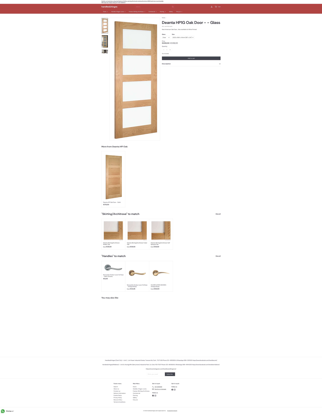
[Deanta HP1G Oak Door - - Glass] (111, 327)
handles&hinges (109, 6)
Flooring (162, 11)
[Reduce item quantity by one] (164, 50)
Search (116, 387)
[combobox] (155, 7)
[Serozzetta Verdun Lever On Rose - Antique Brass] (137, 276)
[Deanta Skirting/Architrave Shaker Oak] (113, 234)
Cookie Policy (118, 395)
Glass (164, 34)
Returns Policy (118, 400)
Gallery (171, 11)
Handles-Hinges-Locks (117, 11)
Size (173, 34)
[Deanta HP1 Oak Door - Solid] (113, 179)
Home (163, 17)
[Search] (173, 7)
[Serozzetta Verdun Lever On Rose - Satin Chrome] (113, 271)
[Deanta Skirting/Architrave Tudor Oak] (137, 234)
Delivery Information (120, 393)
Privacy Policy (118, 397)
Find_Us (178, 11)
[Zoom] (135, 79)
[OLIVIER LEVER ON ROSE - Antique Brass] (161, 276)
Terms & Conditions (119, 402)
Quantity (164, 46)
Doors (105, 11)
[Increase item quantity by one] (170, 50)
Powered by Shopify (172, 410)
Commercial (152, 11)
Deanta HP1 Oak (120, 146)
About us (116, 389)
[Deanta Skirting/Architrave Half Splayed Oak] (161, 234)
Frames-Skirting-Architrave (136, 11)
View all (218, 214)
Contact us (117, 391)
